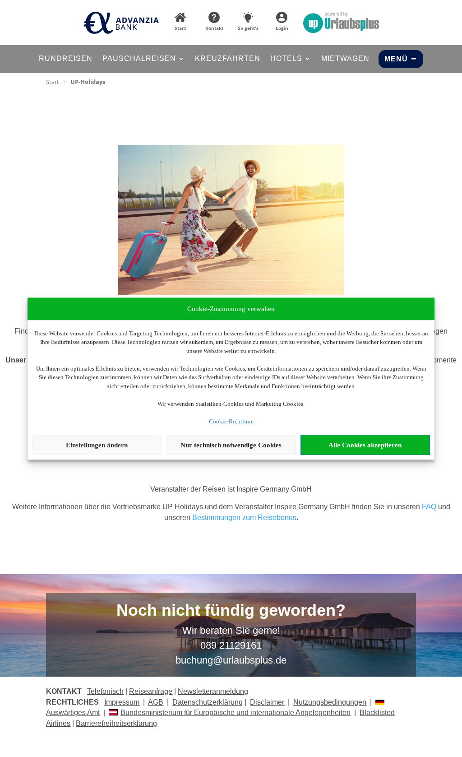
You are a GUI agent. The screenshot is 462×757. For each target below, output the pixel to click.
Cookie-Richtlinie (231, 421)
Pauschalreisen (139, 59)
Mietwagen (345, 59)
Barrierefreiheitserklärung (116, 723)
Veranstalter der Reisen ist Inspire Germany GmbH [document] (231, 489)
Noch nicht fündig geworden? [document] (231, 610)
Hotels (286, 59)
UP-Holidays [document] (87, 82)
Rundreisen (65, 59)
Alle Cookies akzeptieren (365, 445)
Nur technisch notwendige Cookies (231, 445)
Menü (396, 59)
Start (52, 82)
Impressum (121, 702)
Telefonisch (105, 691)
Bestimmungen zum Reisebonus (244, 517)
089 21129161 (231, 645)
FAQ (429, 507)
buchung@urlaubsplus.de (231, 660)
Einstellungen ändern (97, 445)
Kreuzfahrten (227, 59)
